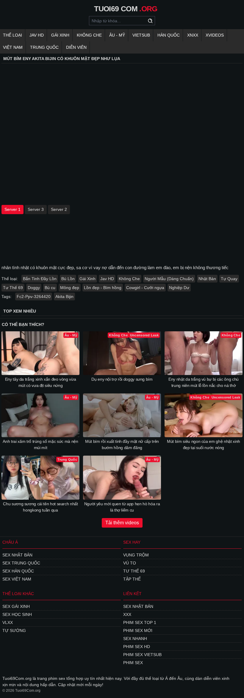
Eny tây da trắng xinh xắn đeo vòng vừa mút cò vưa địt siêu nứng (40, 382)
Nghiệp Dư (179, 287)
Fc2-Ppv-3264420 (34, 296)
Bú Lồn (68, 278)
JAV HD (36, 35)
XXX (127, 614)
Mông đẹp (69, 287)
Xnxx (192, 35)
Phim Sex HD (136, 646)
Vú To (129, 563)
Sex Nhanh (135, 638)
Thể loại (12, 35)
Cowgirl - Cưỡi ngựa (145, 287)
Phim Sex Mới (137, 630)
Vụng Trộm (136, 555)
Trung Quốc (44, 47)
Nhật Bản (207, 278)
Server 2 (59, 209)
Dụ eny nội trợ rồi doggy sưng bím (121, 379)
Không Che (89, 35)
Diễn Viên (76, 47)
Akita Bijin (64, 296)
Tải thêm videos (122, 522)
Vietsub (141, 35)
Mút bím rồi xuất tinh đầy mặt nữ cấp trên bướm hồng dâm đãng (122, 444)
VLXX (7, 622)
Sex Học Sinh (17, 614)
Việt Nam (13, 47)
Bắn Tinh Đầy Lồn (40, 278)
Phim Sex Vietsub (142, 654)
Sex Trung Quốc (21, 563)
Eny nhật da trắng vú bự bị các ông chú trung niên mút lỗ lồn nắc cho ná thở (203, 382)
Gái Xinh (60, 35)
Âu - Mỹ (117, 35)
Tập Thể (132, 579)
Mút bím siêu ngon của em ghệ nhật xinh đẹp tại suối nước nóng (203, 444)
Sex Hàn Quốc (18, 571)
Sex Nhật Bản (17, 555)
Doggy (34, 287)
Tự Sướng (14, 630)
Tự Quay (229, 278)
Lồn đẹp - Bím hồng (102, 287)
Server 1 (12, 209)
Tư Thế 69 (13, 287)
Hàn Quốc (168, 35)
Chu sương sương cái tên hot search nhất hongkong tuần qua (40, 506)
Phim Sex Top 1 (139, 622)
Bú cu (50, 287)
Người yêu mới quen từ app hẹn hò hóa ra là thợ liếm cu (122, 506)
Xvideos (215, 35)
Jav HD (107, 278)
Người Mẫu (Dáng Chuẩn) (169, 278)
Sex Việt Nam (16, 579)
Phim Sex (133, 662)
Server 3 (36, 209)
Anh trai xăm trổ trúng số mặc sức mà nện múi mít (40, 444)
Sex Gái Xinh (16, 606)
